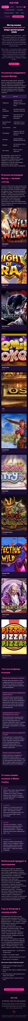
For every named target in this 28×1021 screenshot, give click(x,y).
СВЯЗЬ (17, 12)
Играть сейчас (13, 63)
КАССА (22, 12)
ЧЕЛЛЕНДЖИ (5, 6)
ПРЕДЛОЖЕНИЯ (20, 6)
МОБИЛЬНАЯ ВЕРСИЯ (9, 12)
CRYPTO (12, 6)
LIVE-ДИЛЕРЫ (20, 9)
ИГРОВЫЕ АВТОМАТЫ (10, 9)
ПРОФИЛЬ (7, 16)
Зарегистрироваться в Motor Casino (13, 989)
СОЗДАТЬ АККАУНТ (18, 16)
